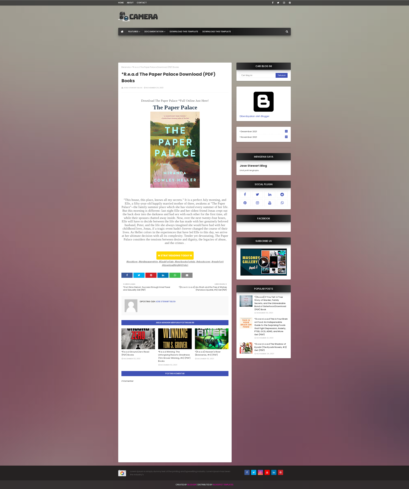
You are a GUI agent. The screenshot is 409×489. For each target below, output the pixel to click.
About (130, 2)
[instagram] (284, 2)
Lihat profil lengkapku (249, 170)
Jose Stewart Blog (132, 87)
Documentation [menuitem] (153, 31)
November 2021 (264, 137)
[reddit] (282, 194)
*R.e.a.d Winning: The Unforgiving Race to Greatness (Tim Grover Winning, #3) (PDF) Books (174, 356)
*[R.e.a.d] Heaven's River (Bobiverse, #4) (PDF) (208, 353)
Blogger (191, 484)
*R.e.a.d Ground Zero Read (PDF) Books (135, 353)
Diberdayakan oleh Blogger (254, 116)
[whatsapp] (282, 202)
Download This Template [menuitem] (184, 31)
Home (121, 2)
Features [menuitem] (133, 31)
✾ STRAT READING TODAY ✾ (175, 255)
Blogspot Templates (223, 484)
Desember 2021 (264, 131)
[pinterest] (289, 2)
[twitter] (278, 2)
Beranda (125, 67)
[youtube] (269, 202)
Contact (142, 2)
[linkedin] (269, 194)
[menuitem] (122, 31)
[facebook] (272, 2)
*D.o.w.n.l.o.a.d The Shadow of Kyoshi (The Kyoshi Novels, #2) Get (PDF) (270, 347)
